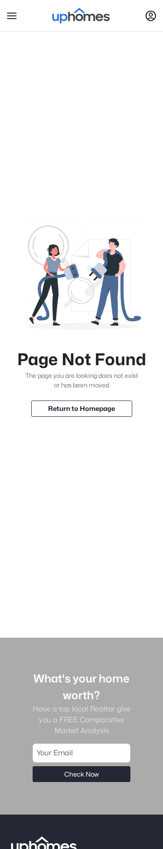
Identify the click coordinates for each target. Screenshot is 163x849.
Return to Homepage (81, 408)
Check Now (81, 774)
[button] (12, 16)
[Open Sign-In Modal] (150, 15)
